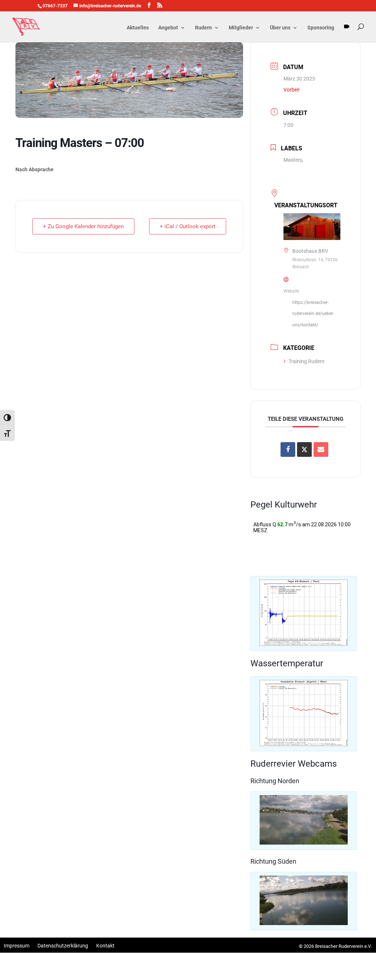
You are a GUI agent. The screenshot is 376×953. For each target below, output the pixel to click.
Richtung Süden (273, 861)
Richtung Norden (274, 781)
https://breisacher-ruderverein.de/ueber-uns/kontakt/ (313, 313)
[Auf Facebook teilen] (288, 449)
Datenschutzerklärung (62, 946)
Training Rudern (307, 361)
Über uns (280, 28)
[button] (304, 613)
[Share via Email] (321, 449)
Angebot (168, 28)
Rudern (203, 28)
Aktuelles (138, 28)
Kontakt (105, 946)
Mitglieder (241, 28)
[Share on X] (304, 449)
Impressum (16, 946)
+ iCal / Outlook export (188, 226)
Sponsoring (320, 28)
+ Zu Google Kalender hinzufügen (83, 226)
